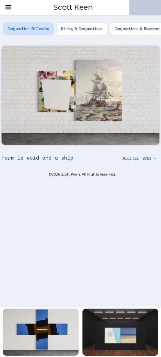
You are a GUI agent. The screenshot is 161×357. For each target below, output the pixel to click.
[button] (8, 7)
